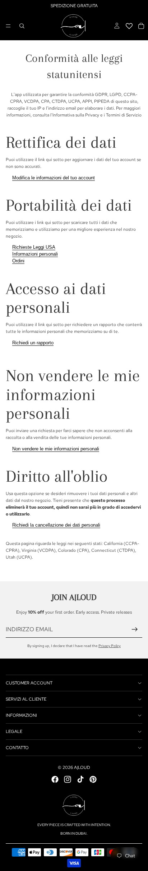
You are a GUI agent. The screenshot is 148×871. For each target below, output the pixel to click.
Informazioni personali (35, 254)
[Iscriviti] (134, 629)
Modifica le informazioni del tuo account (53, 177)
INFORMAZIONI (21, 715)
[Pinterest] (93, 779)
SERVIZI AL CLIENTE (26, 699)
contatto (17, 748)
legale (14, 731)
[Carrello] (141, 26)
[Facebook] (55, 779)
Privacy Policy (109, 645)
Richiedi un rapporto (33, 342)
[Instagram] (67, 779)
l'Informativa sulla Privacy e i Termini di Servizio (96, 115)
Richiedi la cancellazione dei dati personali (56, 525)
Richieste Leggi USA (33, 247)
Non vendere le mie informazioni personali (55, 448)
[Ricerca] (22, 26)
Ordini (18, 260)
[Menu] (8, 26)
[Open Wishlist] (129, 26)
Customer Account (29, 683)
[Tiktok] (80, 779)
